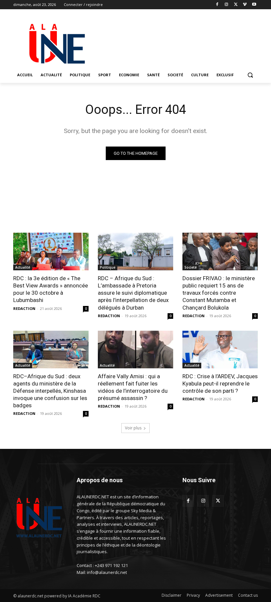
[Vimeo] (245, 5)
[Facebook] (217, 5)
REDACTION (24, 308)
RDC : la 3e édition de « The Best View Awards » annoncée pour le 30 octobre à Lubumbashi (50, 289)
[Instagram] (226, 5)
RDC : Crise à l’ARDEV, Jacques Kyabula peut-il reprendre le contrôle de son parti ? (220, 383)
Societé (190, 267)
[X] (236, 5)
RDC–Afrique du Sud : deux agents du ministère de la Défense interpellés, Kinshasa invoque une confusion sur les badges (50, 391)
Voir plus (133, 428)
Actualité (22, 267)
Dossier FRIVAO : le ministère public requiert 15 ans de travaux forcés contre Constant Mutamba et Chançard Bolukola (218, 293)
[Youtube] (254, 5)
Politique (107, 267)
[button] (250, 75)
